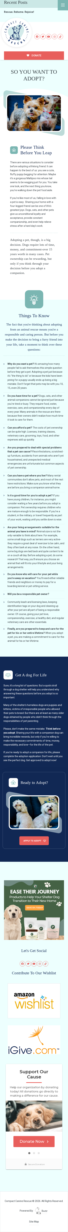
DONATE (36, 55)
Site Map (34, 1221)
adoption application (30, 756)
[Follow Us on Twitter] (43, 36)
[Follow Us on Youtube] (49, 36)
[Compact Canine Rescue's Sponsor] (34, 909)
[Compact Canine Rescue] (16, 32)
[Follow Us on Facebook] (37, 36)
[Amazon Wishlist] (34, 1000)
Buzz (44, 1211)
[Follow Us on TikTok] (60, 36)
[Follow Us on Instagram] (54, 36)
